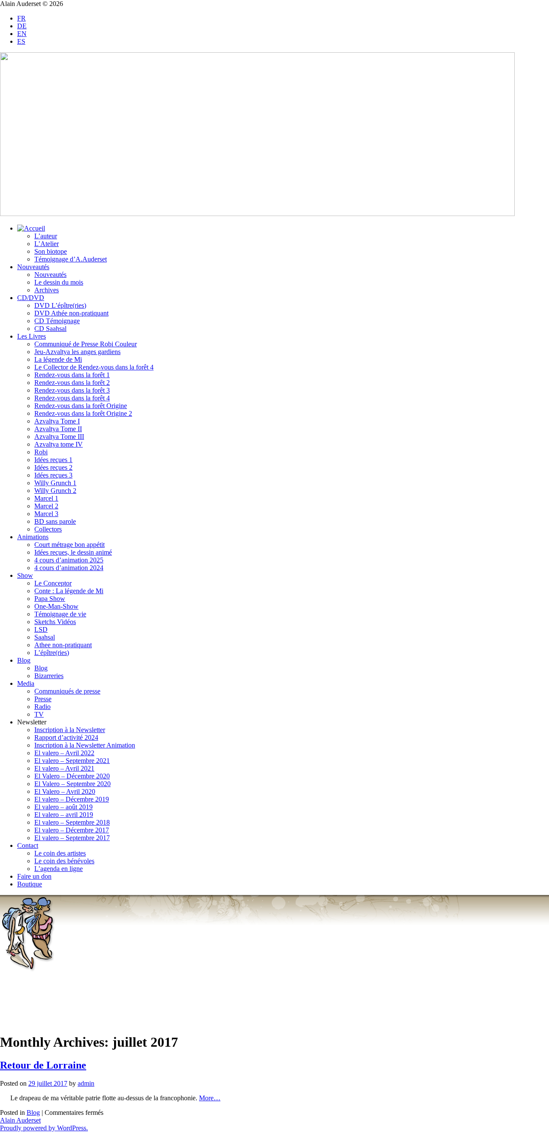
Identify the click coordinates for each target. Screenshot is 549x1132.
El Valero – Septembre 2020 (72, 783)
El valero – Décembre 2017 (71, 830)
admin (86, 1083)
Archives (46, 290)
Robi (41, 452)
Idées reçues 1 (53, 459)
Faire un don (34, 876)
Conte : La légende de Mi (68, 591)
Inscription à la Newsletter (69, 729)
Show (25, 575)
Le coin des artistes (60, 853)
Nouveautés (33, 266)
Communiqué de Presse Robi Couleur (85, 344)
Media (25, 683)
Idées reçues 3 (53, 475)
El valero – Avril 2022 (64, 753)
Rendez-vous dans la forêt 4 (72, 398)
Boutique (29, 884)
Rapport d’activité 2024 (66, 737)
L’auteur (45, 236)
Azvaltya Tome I (57, 421)
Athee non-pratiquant (63, 645)
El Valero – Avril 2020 (64, 791)
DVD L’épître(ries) (60, 305)
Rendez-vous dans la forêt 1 (72, 374)
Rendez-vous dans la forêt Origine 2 (83, 413)
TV (39, 714)
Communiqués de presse (67, 691)
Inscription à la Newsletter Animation (84, 745)
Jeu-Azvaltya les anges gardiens (77, 351)
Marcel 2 (46, 506)
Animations (32, 536)
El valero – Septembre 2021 (72, 760)
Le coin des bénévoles (64, 861)
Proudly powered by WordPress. (44, 1128)
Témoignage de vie (60, 614)
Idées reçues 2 (53, 467)
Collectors (48, 529)
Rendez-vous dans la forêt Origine (80, 405)
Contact (27, 845)
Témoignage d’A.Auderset (70, 259)
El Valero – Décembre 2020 (72, 776)
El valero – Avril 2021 (64, 768)
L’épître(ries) (51, 652)
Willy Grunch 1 (55, 482)
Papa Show (49, 598)
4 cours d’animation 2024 (68, 567)
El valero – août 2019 (63, 807)
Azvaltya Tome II (58, 428)
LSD (41, 629)
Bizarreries (48, 675)
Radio (42, 706)
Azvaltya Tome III (59, 436)
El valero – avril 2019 (63, 814)
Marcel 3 (46, 513)
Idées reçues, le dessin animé (73, 552)
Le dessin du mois (58, 282)
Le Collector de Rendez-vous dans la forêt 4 (94, 367)
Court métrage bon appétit (69, 544)
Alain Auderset (20, 1120)
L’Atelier (46, 243)
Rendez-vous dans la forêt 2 (72, 382)
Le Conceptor (53, 583)
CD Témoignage (57, 320)
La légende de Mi (58, 359)
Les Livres (31, 336)
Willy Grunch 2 (55, 490)
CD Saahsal (50, 328)
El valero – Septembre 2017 (72, 837)
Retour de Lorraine (43, 1065)
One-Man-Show (56, 606)
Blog (23, 660)
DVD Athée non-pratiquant (71, 313)
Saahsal (44, 637)
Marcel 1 (46, 498)
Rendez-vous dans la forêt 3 (72, 390)
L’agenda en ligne (58, 868)
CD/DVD (30, 297)
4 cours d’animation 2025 (68, 560)
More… (209, 1098)
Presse (42, 699)
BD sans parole (55, 521)
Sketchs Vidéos (55, 621)
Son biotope (50, 251)
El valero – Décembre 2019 (71, 799)
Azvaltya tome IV (58, 444)
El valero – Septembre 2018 (72, 822)
